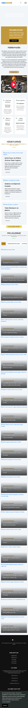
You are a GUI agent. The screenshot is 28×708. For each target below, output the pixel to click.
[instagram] (13, 648)
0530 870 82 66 (14, 675)
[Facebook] (11, 648)
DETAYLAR (7, 172)
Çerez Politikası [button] (6, 701)
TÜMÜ (3, 243)
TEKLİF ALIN (14, 40)
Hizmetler (14, 659)
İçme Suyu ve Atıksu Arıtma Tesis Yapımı (13, 159)
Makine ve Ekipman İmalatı (12, 185)
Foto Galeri (14, 661)
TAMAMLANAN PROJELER (13, 243)
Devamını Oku (14, 72)
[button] (20, 3)
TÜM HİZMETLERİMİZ (14, 226)
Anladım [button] (5, 705)
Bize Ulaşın (14, 663)
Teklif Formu (14, 657)
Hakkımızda (14, 655)
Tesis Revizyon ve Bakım (11, 209)
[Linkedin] (16, 648)
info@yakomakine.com (14, 683)
